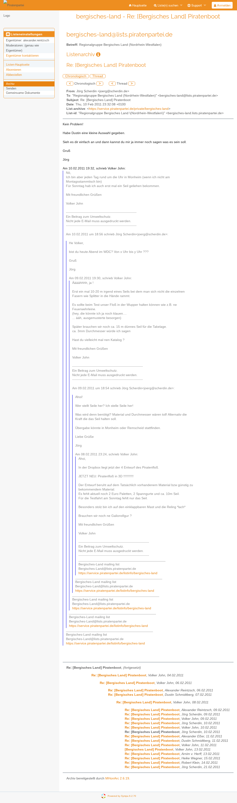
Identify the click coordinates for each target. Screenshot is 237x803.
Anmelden (223, 5)
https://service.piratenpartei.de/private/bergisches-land (128, 108)
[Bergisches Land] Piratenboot (149, 749)
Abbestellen (14, 75)
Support (196, 5)
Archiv (10, 84)
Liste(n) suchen (167, 5)
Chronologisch (75, 76)
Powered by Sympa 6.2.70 (122, 795)
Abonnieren (13, 69)
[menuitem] (137, 5)
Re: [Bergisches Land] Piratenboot (118, 675)
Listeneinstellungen (26, 34)
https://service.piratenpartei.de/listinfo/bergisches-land (117, 573)
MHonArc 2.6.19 (117, 778)
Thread (97, 76)
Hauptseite (139, 5)
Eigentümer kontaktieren (22, 55)
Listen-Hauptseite (17, 64)
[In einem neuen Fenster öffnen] (98, 54)
